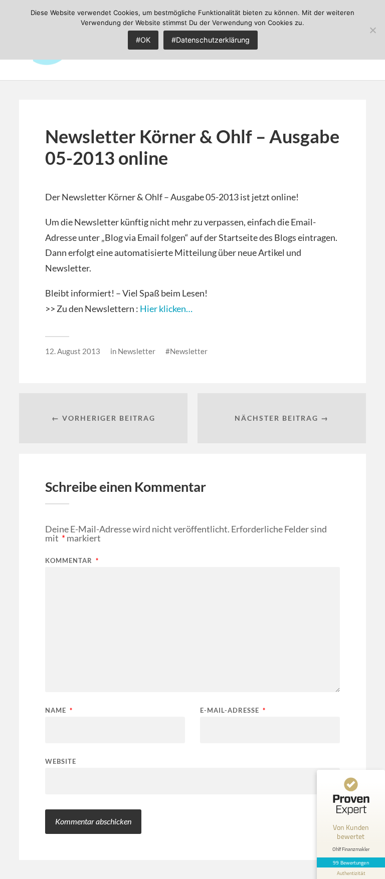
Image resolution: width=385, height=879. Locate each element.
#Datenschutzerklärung (210, 40)
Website (60, 761)
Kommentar (72, 560)
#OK (143, 40)
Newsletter (136, 351)
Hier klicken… (166, 308)
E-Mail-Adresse (233, 710)
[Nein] (372, 30)
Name (59, 710)
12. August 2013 (72, 351)
